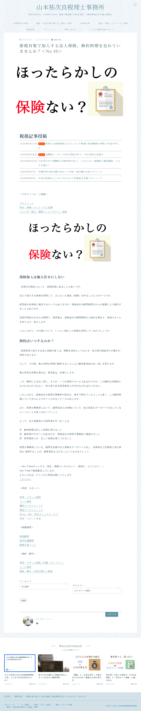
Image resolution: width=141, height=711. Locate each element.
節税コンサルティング (31, 510)
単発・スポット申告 (30, 518)
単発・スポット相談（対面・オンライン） (42, 562)
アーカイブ (25, 581)
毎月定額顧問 (27, 540)
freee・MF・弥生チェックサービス (39, 514)
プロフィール (49, 30)
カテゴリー (78, 585)
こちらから (25, 479)
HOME (7, 696)
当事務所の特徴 (20, 23)
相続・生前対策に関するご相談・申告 (54, 23)
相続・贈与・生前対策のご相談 (36, 571)
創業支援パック (28, 544)
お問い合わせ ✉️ (72, 30)
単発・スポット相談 (30, 497)
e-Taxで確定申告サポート (101, 30)
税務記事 (30, 30)
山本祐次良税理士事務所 (70, 7)
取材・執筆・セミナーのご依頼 (113, 23)
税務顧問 (24, 536)
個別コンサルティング (31, 505)
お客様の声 (85, 23)
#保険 (23, 600)
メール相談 (25, 501)
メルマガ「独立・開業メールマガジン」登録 (43, 211)
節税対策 (57, 40)
